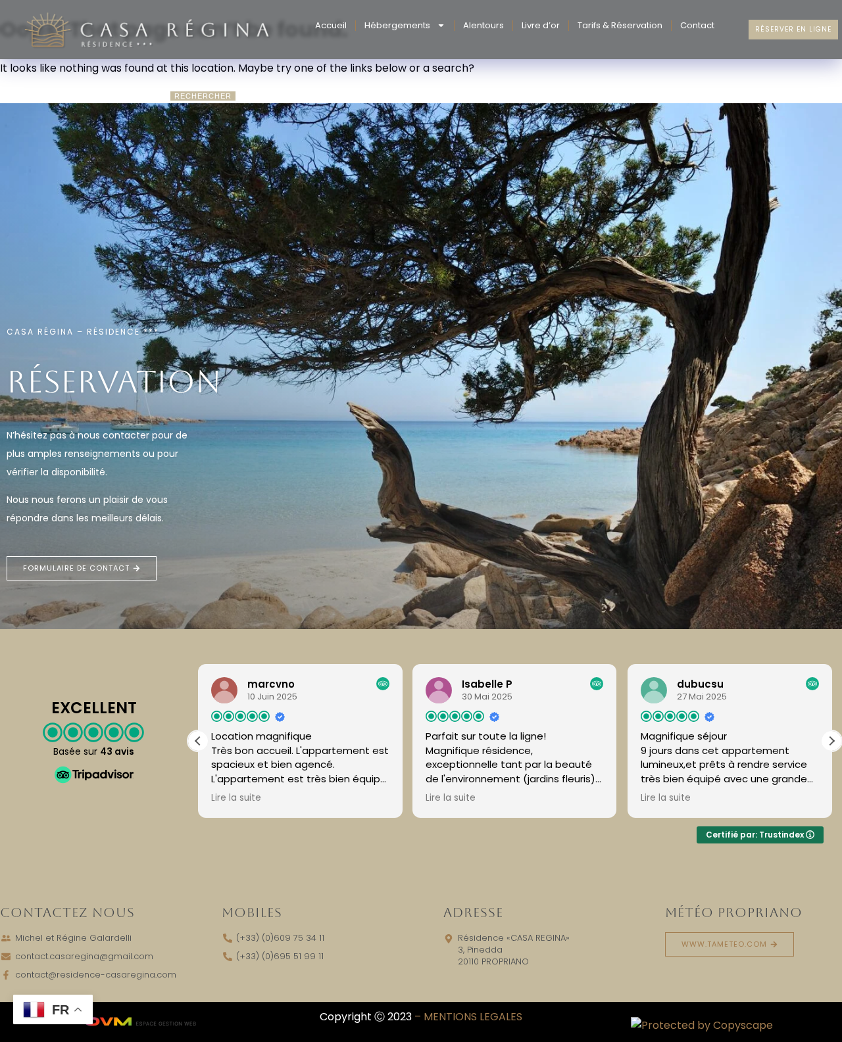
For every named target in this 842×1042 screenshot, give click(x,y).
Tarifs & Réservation (620, 25)
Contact (697, 25)
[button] (831, 741)
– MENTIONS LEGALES (468, 1016)
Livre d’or (541, 25)
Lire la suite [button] (236, 798)
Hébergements (397, 25)
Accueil (331, 25)
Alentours (483, 25)
